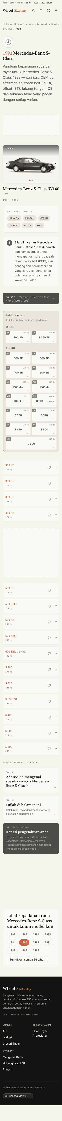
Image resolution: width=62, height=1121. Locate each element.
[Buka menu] (56, 10)
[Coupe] (29, 180)
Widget (7, 1037)
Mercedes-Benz (47, 24)
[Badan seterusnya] (55, 164)
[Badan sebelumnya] (7, 164)
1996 (36, 934)
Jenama (29, 24)
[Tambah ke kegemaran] (6, 195)
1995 (48, 934)
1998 (12, 934)
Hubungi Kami (12, 1063)
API (5, 1031)
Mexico (13, 225)
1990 (12, 950)
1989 (24, 950)
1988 (36, 950)
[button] (31, 298)
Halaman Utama (12, 24)
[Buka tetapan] (48, 10)
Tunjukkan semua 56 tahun (27, 959)
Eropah (29, 218)
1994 (12, 942)
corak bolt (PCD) (37, 83)
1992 (36, 942)
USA (39, 225)
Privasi (7, 1069)
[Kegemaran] (41, 10)
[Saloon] (32, 180)
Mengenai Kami (13, 1057)
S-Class (7, 28)
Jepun (44, 218)
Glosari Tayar (11, 1043)
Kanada (14, 218)
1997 (24, 934)
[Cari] (33, 10)
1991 (48, 942)
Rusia (27, 225)
